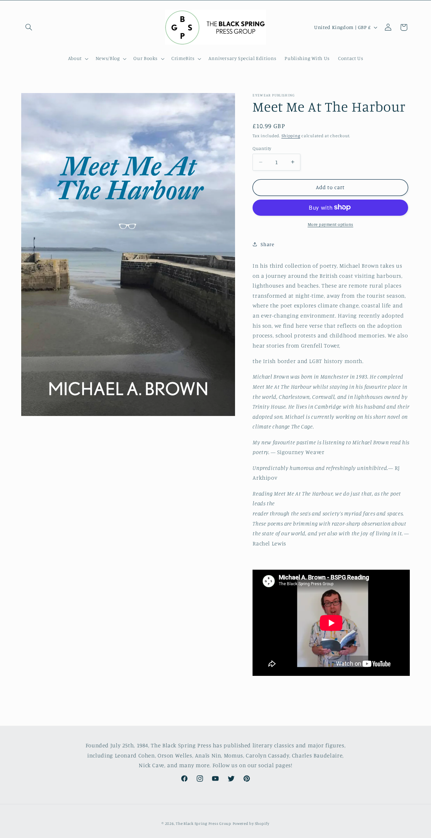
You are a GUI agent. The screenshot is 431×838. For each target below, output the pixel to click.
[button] (29, 27)
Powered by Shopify (251, 823)
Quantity (262, 148)
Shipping (290, 135)
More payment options (331, 224)
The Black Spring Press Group (203, 823)
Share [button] (267, 244)
